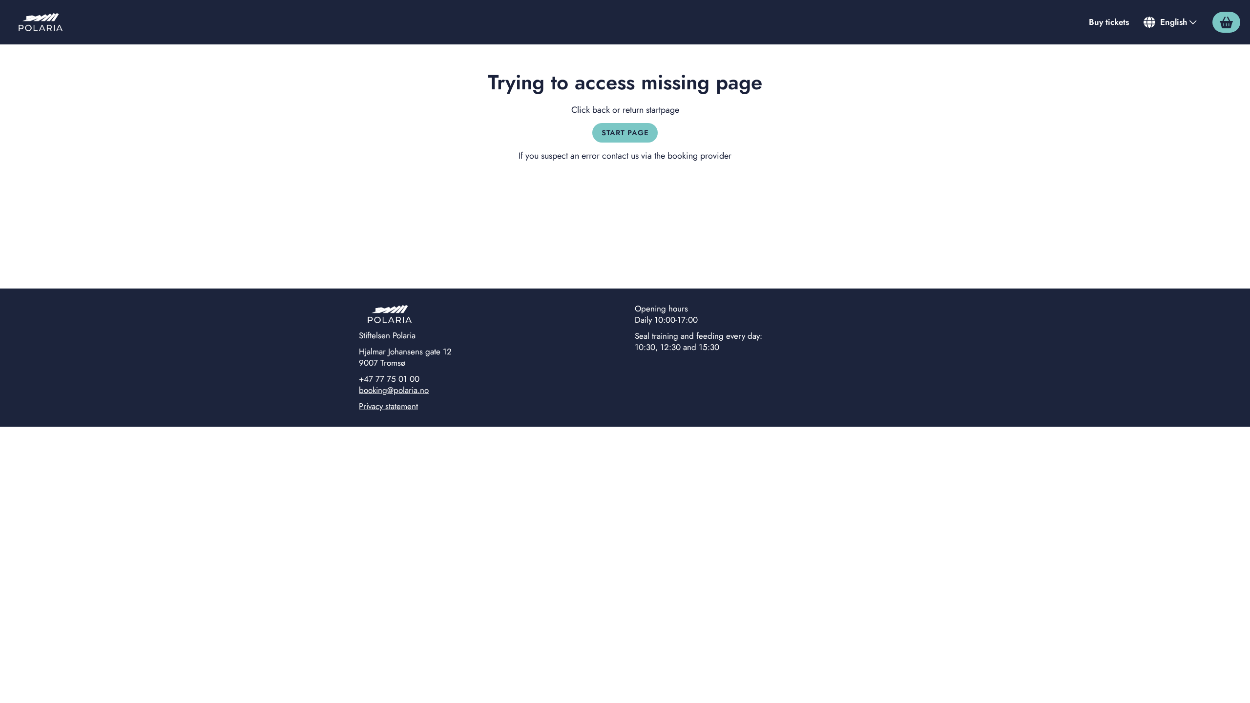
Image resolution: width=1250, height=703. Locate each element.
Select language (1171, 22)
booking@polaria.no (394, 390)
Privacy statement (388, 406)
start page (625, 132)
